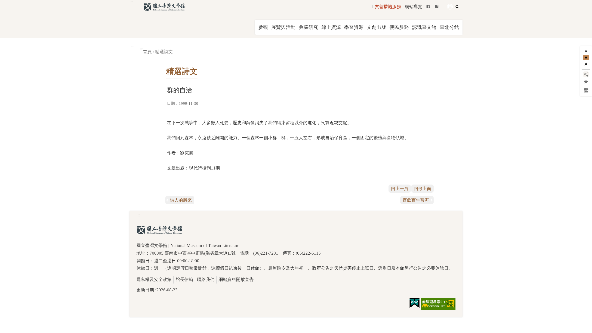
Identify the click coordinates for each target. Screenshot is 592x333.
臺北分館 (449, 27)
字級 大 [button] (586, 64)
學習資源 (354, 27)
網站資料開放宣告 (236, 279)
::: (132, 45)
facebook (428, 6)
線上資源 (331, 27)
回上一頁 (399, 188)
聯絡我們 (206, 279)
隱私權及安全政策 (154, 279)
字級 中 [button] (586, 57)
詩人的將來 (181, 200)
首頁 (147, 51)
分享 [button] (586, 74)
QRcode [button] (586, 90)
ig (436, 6)
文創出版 (376, 27)
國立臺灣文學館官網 (164, 7)
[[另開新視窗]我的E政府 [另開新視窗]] (414, 303)
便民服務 (399, 27)
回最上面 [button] (422, 188)
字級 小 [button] (586, 51)
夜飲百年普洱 (416, 200)
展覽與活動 (283, 27)
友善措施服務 (388, 6)
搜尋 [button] (457, 6)
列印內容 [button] (586, 82)
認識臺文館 (424, 27)
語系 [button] (450, 7)
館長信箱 (184, 279)
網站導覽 (413, 6)
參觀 (263, 27)
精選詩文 (164, 51)
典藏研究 (308, 27)
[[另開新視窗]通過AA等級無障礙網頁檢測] (438, 304)
